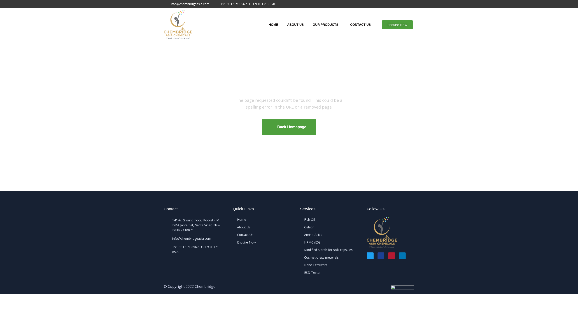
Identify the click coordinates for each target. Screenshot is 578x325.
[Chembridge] (178, 24)
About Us (295, 24)
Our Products (325, 24)
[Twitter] (370, 255)
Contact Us (360, 24)
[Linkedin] (402, 255)
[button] (397, 24)
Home (273, 24)
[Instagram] (391, 255)
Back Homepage (291, 127)
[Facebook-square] (381, 255)
